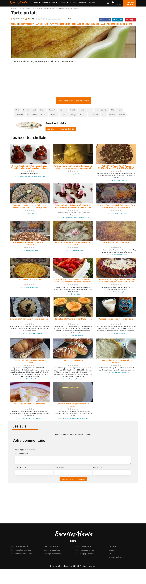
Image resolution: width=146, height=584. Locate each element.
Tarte (82, 110)
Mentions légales (116, 558)
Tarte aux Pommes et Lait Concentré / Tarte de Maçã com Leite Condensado (116, 206)
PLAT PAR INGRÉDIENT (60, 24)
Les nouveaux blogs (85, 550)
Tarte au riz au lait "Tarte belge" (116, 243)
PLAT (45, 24)
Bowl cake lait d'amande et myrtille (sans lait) (29, 319)
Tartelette (19, 115)
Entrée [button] (45, 3)
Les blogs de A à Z (84, 547)
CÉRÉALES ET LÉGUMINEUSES (85, 24)
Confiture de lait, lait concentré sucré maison (73, 405)
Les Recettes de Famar (76, 336)
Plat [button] (54, 3)
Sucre (42, 110)
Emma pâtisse (76, 294)
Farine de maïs (101, 110)
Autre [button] (72, 3)
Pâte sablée (32, 115)
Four (120, 110)
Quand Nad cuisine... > (25, 8)
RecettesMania (18, 2)
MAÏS (103, 24)
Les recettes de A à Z (20, 547)
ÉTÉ (130, 24)
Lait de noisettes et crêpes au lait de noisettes (116, 362)
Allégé (73, 115)
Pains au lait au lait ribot (73, 361)
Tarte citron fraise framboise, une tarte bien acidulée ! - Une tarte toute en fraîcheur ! (73, 281)
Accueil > (14, 8)
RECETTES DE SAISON (117, 24)
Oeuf (17, 110)
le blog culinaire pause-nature (119, 373)
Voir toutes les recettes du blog (60, 129)
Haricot (44, 115)
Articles (92, 3)
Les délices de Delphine (119, 255)
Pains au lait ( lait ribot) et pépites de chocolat (30, 362)
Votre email (60, 468)
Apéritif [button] (35, 3)
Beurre (26, 110)
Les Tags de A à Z (51, 547)
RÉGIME (14, 24)
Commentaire (22, 454)
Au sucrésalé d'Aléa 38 (119, 181)
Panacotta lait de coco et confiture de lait (116, 319)
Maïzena (63, 110)
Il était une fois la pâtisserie (32, 418)
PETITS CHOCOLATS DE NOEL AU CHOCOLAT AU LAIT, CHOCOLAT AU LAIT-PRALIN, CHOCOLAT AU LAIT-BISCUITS (116, 168)
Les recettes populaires (21, 554)
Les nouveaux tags (52, 550)
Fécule (83, 115)
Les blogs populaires (85, 554)
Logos (111, 550)
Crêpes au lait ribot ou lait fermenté (29, 404)
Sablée (64, 115)
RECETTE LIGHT (26, 24)
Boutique (82, 3)
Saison (122, 115)
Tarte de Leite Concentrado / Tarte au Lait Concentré (73, 244)
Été (112, 110)
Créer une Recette (130, 3)
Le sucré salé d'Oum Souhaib (32, 334)
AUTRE (38, 24)
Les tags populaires (52, 554)
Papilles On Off (32, 214)
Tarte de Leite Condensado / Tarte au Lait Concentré (30, 244)
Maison (112, 115)
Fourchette (94, 115)
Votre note (19, 450)
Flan (89, 110)
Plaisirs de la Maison (32, 379)
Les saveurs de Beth (119, 214)
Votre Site (97, 468)
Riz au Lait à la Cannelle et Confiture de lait (73, 319)
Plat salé (54, 115)
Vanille (73, 110)
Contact (112, 547)
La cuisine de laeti (119, 334)
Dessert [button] (63, 3)
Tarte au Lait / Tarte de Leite (30, 280)
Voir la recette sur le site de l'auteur (73, 101)
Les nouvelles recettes (21, 550)
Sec (103, 115)
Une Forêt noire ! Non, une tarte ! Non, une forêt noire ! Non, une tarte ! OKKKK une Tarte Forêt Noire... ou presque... (116, 282)
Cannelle (52, 110)
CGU (111, 554)
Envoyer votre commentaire (73, 480)
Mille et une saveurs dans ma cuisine (75, 418)
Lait (34, 110)
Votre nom (21, 468)
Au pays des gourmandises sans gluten (32, 176)
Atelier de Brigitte (119, 292)
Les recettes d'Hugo (76, 174)
